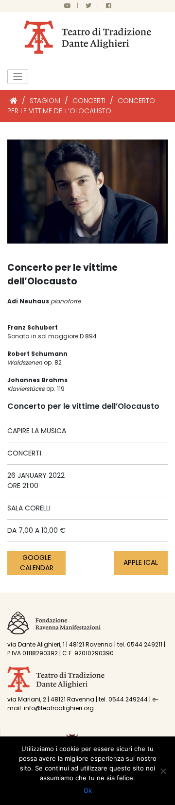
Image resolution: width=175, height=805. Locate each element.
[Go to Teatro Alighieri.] (14, 100)
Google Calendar (36, 563)
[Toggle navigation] (17, 76)
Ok (88, 790)
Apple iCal (140, 562)
